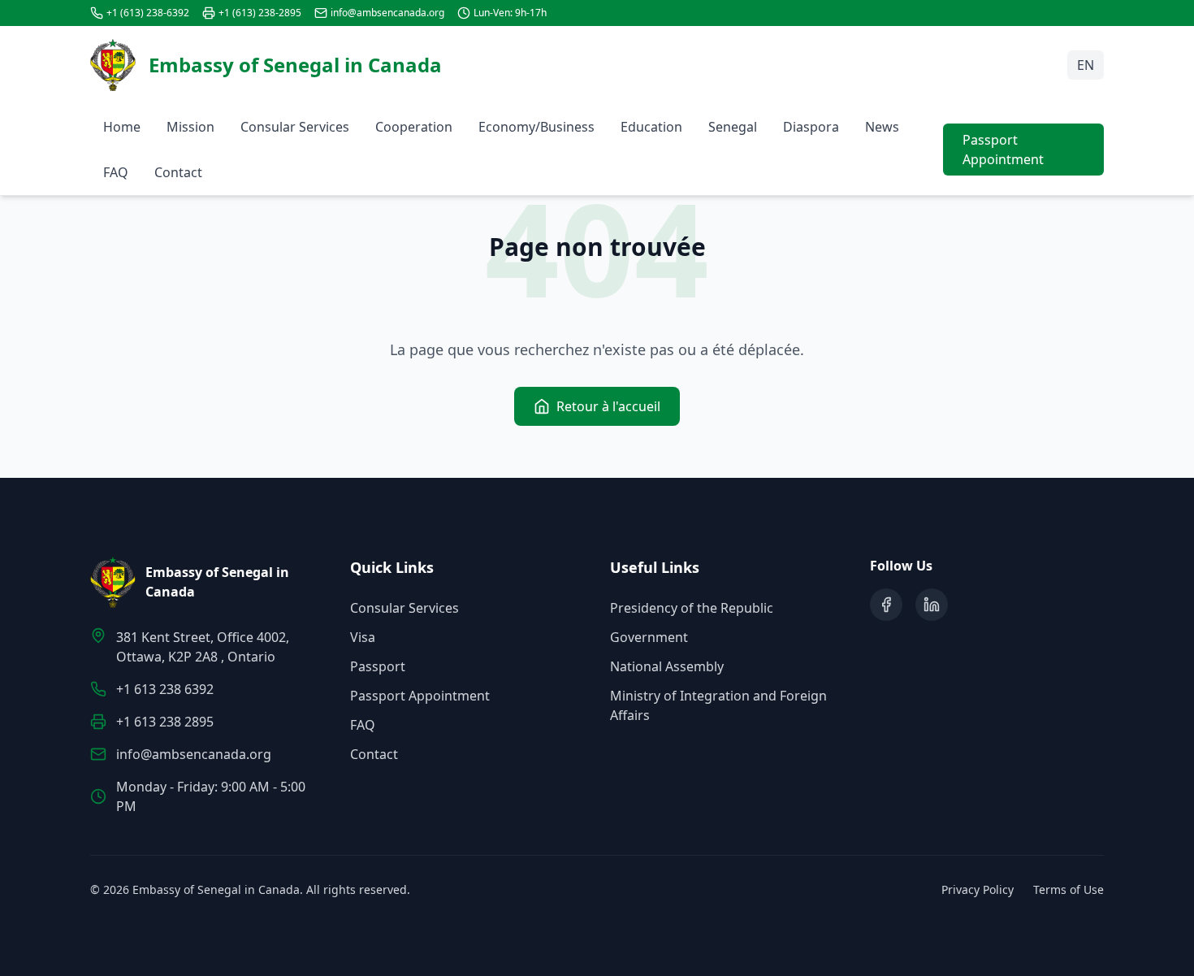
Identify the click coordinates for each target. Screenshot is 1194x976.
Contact (178, 172)
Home (122, 127)
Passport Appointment (1003, 149)
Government (649, 637)
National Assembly (667, 666)
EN (1085, 65)
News (882, 127)
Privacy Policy (977, 889)
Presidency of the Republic (691, 608)
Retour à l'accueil (608, 406)
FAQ (115, 172)
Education (651, 127)
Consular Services (294, 127)
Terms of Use (1068, 889)
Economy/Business (536, 127)
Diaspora (811, 127)
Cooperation (413, 127)
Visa (362, 637)
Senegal (732, 127)
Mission (190, 127)
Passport (377, 666)
